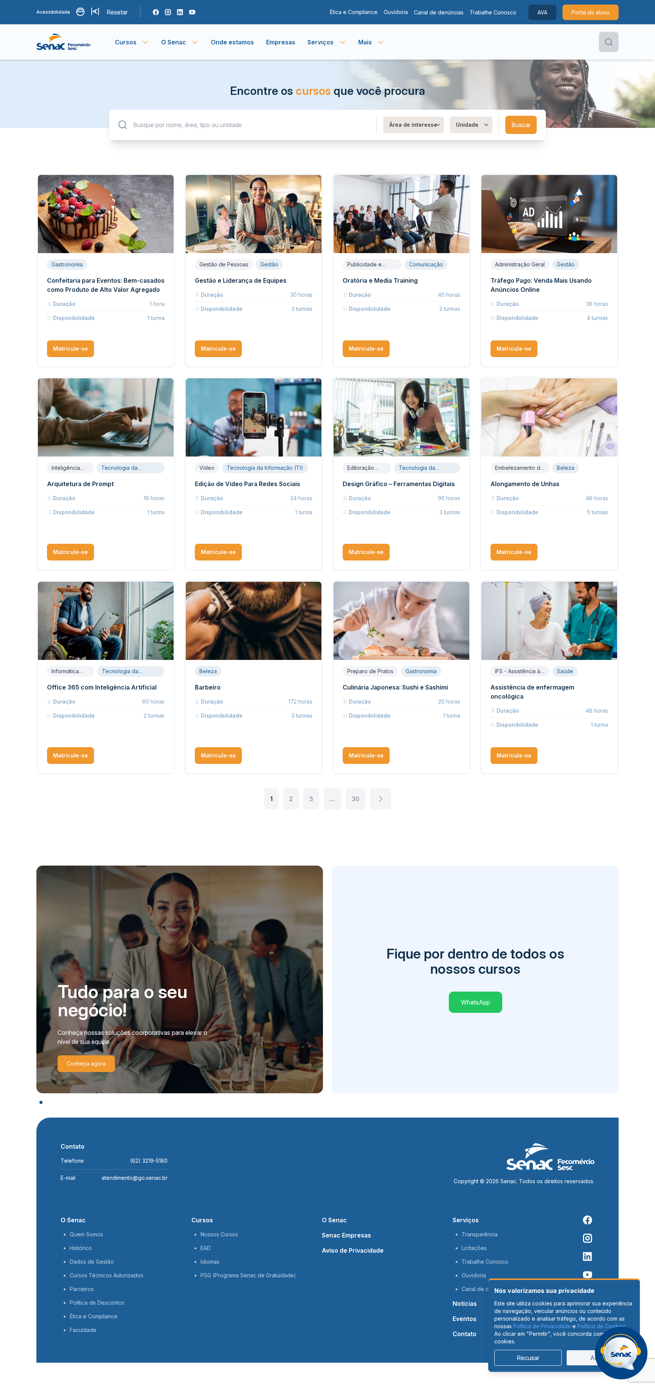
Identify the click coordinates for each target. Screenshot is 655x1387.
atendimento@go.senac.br (135, 1177)
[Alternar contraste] (80, 12)
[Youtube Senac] (192, 12)
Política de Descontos (97, 1302)
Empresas (280, 42)
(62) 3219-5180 (149, 1160)
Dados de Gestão (92, 1261)
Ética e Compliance (354, 12)
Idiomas (210, 1261)
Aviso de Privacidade (353, 1250)
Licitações (474, 1248)
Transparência (480, 1234)
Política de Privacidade (542, 1326)
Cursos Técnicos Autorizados (106, 1275)
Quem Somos (86, 1234)
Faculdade (83, 1330)
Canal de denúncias (439, 12)
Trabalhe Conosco (493, 12)
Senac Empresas (346, 1235)
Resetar (117, 12)
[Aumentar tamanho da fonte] (95, 12)
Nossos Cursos (219, 1234)
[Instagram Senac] (168, 12)
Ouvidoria (396, 12)
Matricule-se (70, 348)
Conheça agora (86, 1063)
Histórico (81, 1248)
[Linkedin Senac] (180, 12)
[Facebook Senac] (156, 12)
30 (355, 799)
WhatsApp (475, 1002)
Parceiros (82, 1289)
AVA (542, 12)
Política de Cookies (601, 1326)
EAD (206, 1248)
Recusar (528, 1358)
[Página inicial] (75, 42)
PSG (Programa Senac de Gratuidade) (248, 1275)
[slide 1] (40, 1102)
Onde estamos (232, 42)
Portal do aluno (591, 12)
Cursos (202, 1220)
